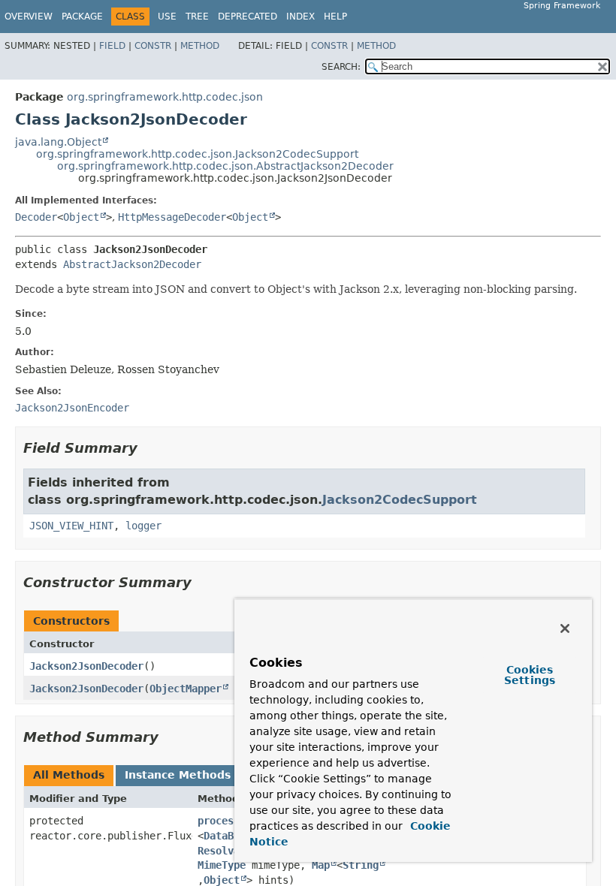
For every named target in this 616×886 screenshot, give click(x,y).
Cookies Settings (529, 675)
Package (82, 16)
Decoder (36, 217)
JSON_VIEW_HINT (71, 526)
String (361, 865)
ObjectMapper (185, 689)
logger (143, 526)
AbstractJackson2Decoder (132, 264)
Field (112, 46)
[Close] (564, 628)
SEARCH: (341, 67)
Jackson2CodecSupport (399, 500)
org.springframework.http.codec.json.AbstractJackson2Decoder (225, 166)
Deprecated (247, 16)
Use (167, 16)
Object (81, 217)
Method (199, 46)
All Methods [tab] (68, 775)
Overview (29, 16)
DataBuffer (234, 836)
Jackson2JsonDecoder (86, 666)
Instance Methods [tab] (178, 775)
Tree (197, 16)
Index (300, 16)
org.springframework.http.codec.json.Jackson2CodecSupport (197, 154)
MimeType (222, 865)
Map (321, 865)
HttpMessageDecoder (172, 217)
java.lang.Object (58, 142)
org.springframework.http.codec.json (165, 97)
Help (335, 16)
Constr (152, 46)
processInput (234, 821)
